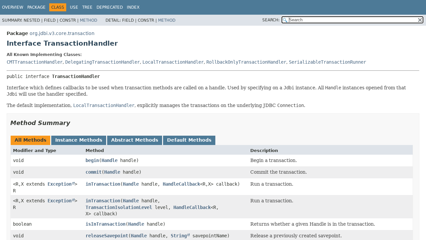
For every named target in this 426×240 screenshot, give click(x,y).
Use (74, 7)
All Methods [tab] (30, 140)
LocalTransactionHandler (173, 62)
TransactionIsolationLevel (119, 207)
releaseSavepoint (107, 235)
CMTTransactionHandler (35, 62)
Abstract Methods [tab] (134, 140)
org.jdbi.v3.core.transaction (62, 33)
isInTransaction (105, 224)
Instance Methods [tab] (78, 140)
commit (94, 172)
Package (36, 7)
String (179, 235)
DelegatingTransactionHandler (102, 62)
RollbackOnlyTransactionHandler (246, 62)
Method (88, 20)
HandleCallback (181, 184)
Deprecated (110, 7)
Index (133, 7)
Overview (12, 7)
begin (92, 160)
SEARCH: (271, 20)
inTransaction (103, 184)
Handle (109, 160)
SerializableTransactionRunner (327, 62)
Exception (60, 184)
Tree (87, 7)
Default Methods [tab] (189, 140)
